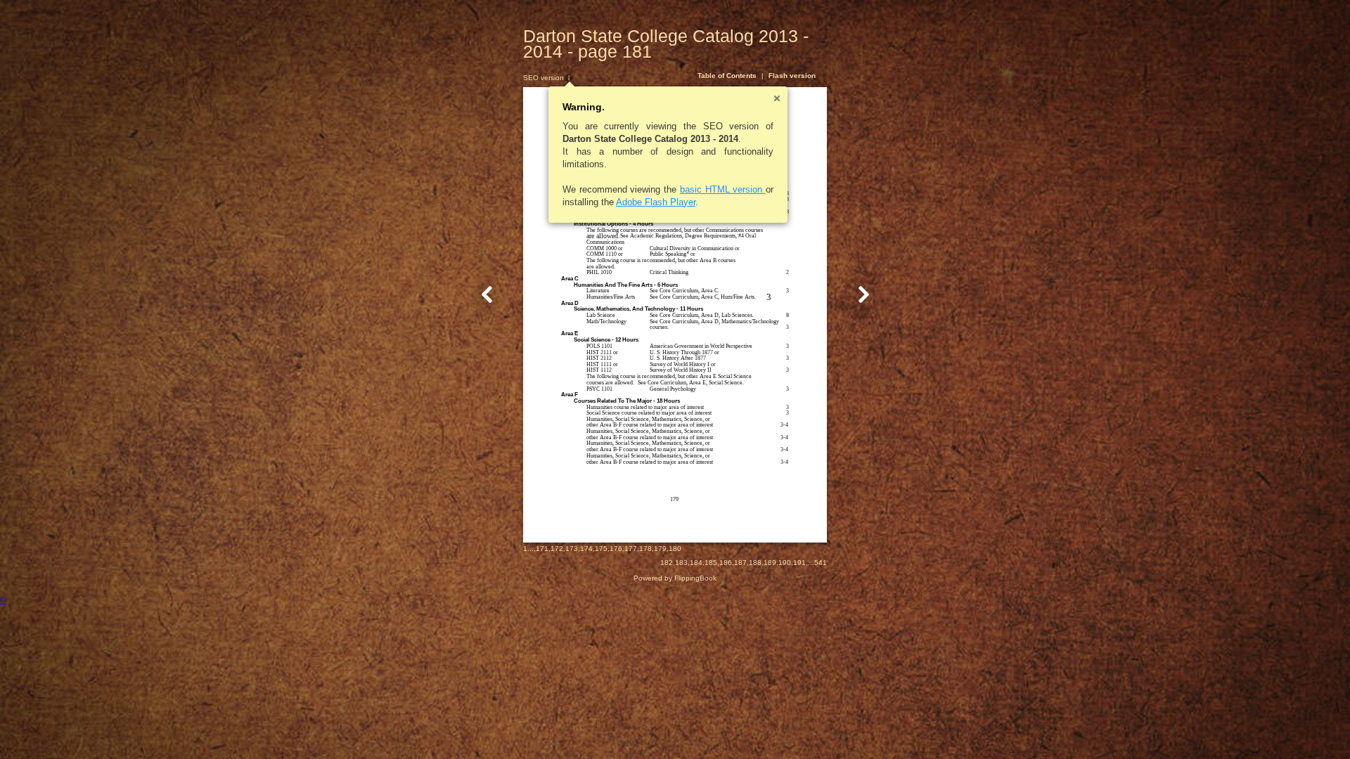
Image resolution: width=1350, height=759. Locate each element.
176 (616, 548)
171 (542, 548)
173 (571, 548)
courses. (659, 327)
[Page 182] (863, 294)
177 (630, 548)
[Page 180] (487, 294)
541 (820, 562)
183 (681, 562)
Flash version (792, 75)
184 (696, 562)
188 (755, 562)
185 (711, 562)
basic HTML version (723, 189)
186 (725, 562)
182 (666, 562)
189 (770, 562)
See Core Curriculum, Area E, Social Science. (691, 382)
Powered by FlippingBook (675, 578)
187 (740, 562)
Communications (605, 242)
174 (586, 548)
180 (675, 548)
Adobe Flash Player (655, 202)
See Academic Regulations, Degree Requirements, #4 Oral (688, 236)
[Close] (777, 98)
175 (601, 548)
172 (557, 548)
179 (660, 548)
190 (784, 562)
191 (799, 562)
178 (645, 548)
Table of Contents (727, 75)
